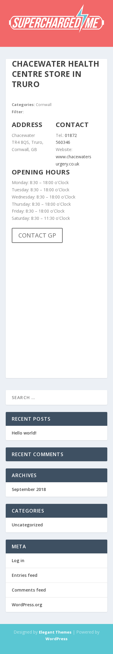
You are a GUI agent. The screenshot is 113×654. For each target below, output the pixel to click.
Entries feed (24, 575)
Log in (18, 560)
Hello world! (24, 433)
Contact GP (37, 235)
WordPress (56, 638)
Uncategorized (27, 525)
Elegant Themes (55, 632)
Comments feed (29, 590)
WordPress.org (27, 604)
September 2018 (29, 489)
